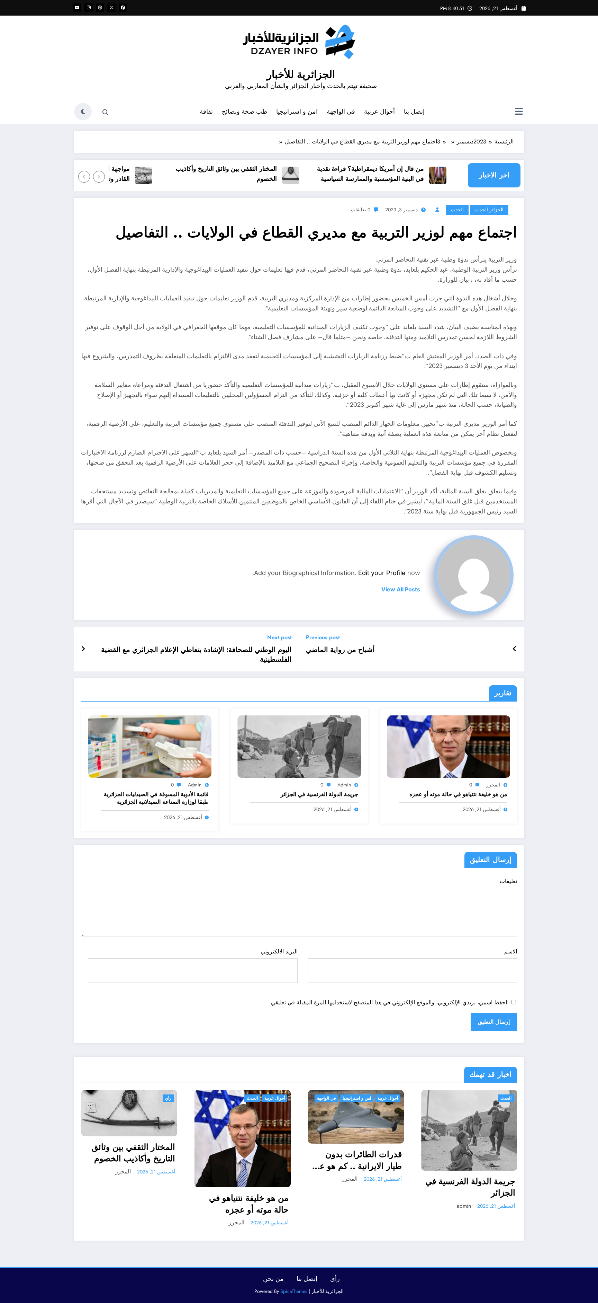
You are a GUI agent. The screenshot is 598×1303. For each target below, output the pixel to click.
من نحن (273, 1278)
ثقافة (206, 111)
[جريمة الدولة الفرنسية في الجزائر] (299, 746)
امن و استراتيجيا (297, 111)
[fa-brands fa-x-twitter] (111, 7)
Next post (279, 637)
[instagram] (88, 7)
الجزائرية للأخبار (301, 74)
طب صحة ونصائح (244, 111)
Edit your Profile (382, 572)
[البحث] (105, 112)
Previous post (323, 637)
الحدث (457, 209)
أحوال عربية (379, 111)
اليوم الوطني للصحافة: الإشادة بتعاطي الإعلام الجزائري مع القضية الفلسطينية (196, 654)
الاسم (510, 952)
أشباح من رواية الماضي (340, 650)
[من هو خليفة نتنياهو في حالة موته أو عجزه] (448, 746)
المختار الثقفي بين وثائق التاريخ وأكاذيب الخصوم (243, 173)
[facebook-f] (123, 7)
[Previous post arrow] (515, 649)
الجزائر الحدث (489, 209)
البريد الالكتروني (279, 952)
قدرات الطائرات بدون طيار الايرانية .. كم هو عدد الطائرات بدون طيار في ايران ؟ (356, 1160)
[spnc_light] (83, 111)
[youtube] (77, 7)
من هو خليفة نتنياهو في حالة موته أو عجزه (458, 794)
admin (344, 784)
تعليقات (508, 881)
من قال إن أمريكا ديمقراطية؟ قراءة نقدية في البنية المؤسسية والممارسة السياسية (387, 173)
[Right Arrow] (84, 176)
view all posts (400, 589)
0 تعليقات (360, 209)
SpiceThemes (293, 1291)
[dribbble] (100, 7)
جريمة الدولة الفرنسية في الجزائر (319, 794)
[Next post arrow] (83, 649)
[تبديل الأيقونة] (519, 112)
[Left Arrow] (99, 176)
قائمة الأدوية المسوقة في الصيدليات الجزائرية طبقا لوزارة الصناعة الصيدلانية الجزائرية (156, 798)
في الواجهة (341, 111)
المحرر (493, 784)
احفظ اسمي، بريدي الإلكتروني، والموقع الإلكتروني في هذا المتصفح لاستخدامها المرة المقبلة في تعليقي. (388, 1002)
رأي (168, 1098)
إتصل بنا (414, 111)
